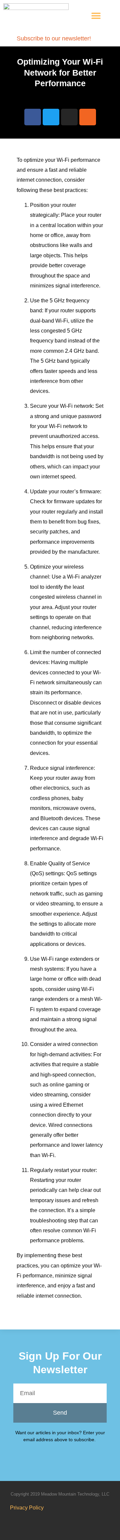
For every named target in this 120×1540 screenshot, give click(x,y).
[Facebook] (32, 117)
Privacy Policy (27, 1507)
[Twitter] (51, 117)
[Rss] (87, 117)
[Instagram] (69, 117)
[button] (96, 15)
